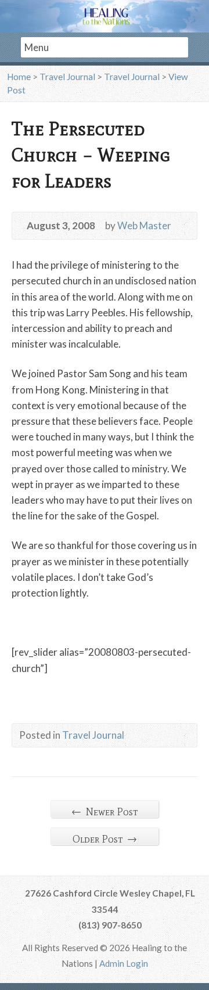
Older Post (105, 839)
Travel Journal (67, 76)
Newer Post (104, 811)
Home (19, 76)
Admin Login (123, 963)
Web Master (144, 225)
